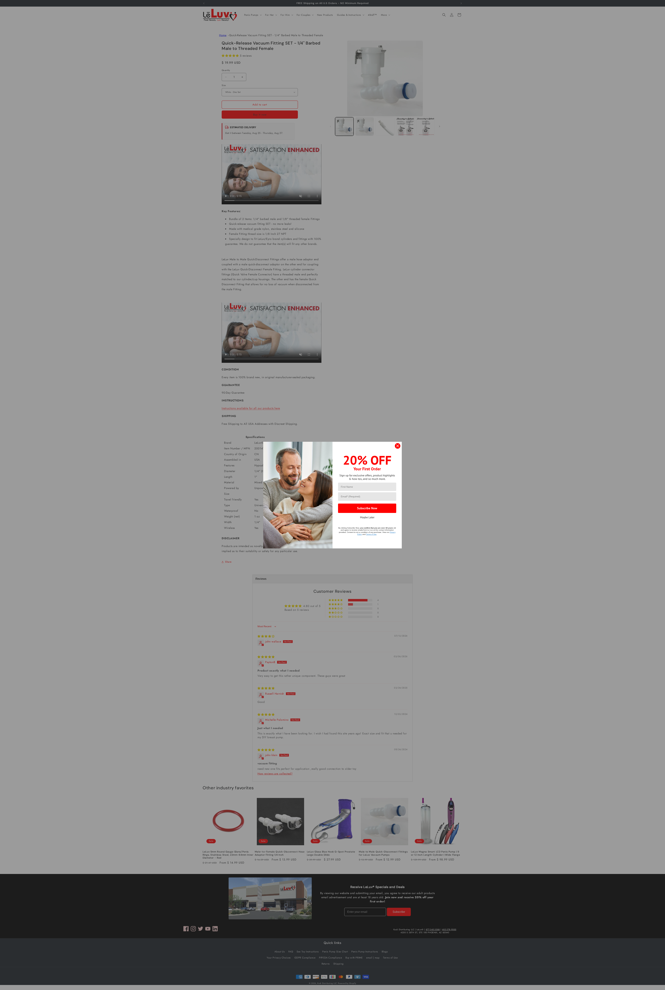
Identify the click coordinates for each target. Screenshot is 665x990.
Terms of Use (371, 534)
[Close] (397, 446)
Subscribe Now (367, 508)
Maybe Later (367, 517)
